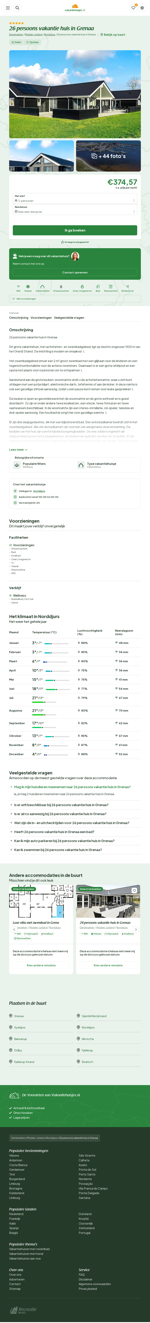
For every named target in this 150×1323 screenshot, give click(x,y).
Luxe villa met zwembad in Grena (36, 923)
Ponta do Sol (87, 1169)
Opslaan (34, 42)
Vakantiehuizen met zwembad (29, 1249)
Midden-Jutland (33, 34)
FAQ (82, 1274)
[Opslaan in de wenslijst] (67, 890)
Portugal (84, 1233)
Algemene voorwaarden (95, 1284)
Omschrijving (18, 317)
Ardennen (15, 1160)
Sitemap (15, 1289)
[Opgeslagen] (133, 8)
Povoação (86, 1184)
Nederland (16, 1214)
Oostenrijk (86, 1223)
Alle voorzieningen (26, 298)
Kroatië (84, 1219)
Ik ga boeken (75, 230)
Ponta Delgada (89, 1193)
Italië (12, 1223)
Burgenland (17, 1179)
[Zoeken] (17, 8)
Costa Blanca (18, 1165)
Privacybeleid (88, 1289)
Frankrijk (14, 1219)
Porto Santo (87, 1174)
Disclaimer (85, 1279)
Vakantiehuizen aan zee (25, 1258)
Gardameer (17, 1169)
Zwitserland (87, 1228)
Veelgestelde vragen (69, 317)
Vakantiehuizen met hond (26, 1254)
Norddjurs (49, 34)
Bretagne (15, 1188)
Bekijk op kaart (114, 34)
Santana (84, 1198)
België (13, 1233)
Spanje (14, 1228)
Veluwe (14, 1155)
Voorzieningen (41, 317)
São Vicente (87, 1155)
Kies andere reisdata (41, 965)
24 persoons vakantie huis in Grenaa (105, 923)
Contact (15, 1284)
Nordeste (85, 1179)
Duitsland (85, 1214)
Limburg (14, 1184)
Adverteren (17, 1279)
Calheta (84, 1160)
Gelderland (16, 1193)
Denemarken (16, 34)
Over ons (15, 1274)
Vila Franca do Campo (93, 1188)
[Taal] (142, 8)
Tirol (12, 1174)
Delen (18, 42)
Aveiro (83, 1165)
